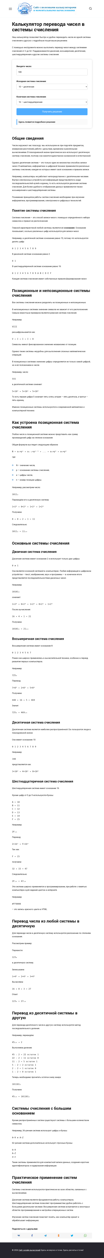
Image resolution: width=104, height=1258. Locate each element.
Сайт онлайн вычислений (29, 1250)
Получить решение (52, 111)
